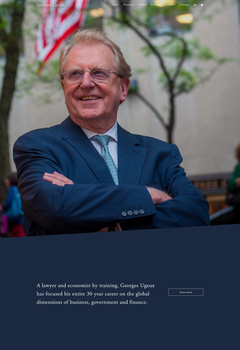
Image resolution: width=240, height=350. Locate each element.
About (115, 4)
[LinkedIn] (194, 4)
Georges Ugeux (50, 4)
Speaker (171, 4)
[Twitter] (202, 4)
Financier (128, 4)
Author (142, 4)
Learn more (186, 292)
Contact (184, 4)
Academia (156, 4)
